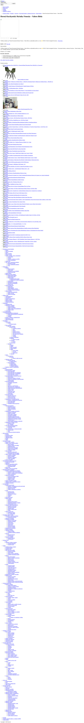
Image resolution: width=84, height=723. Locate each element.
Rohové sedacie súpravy (12, 501)
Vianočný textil (11, 544)
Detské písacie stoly (12, 276)
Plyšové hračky (13, 324)
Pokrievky (10, 679)
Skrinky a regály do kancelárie (11, 468)
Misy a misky (10, 670)
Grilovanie (7, 688)
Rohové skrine (11, 579)
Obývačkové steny (9, 497)
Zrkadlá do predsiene (9, 482)
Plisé (9, 593)
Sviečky (9, 257)
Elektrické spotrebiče (7, 311)
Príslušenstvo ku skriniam (13, 578)
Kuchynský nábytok (9, 394)
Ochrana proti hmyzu (9, 302)
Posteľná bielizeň (16, 331)
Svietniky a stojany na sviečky (14, 259)
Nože (9, 663)
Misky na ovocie (11, 644)
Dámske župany (13, 361)
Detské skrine (10, 281)
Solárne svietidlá (11, 531)
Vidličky (9, 665)
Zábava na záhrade (11, 294)
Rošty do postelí (13, 347)
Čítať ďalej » (60, 40)
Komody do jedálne (12, 455)
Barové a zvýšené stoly (12, 452)
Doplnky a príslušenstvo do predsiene (12, 470)
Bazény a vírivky (8, 686)
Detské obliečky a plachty (13, 288)
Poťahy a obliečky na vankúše (14, 611)
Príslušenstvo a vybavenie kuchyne (12, 399)
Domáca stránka (6, 13)
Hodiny (6, 250)
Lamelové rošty (8, 549)
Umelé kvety (7, 261)
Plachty (14, 330)
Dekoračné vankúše (12, 609)
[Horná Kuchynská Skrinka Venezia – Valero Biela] (9, 36)
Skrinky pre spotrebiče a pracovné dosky (16, 379)
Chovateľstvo (8, 297)
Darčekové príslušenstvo (10, 298)
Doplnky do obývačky (9, 485)
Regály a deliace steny (12, 509)
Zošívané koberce (11, 590)
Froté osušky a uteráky (12, 414)
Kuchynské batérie (11, 401)
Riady (6, 667)
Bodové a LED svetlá (12, 520)
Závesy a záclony (8, 622)
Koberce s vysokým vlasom (13, 586)
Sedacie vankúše (11, 613)
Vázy (9, 265)
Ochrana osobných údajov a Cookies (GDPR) (12, 718)
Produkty (12, 13)
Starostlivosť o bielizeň (9, 305)
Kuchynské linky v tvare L (13, 374)
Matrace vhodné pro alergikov (14, 557)
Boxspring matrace (11, 556)
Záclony (9, 628)
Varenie (6, 675)
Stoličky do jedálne (11, 449)
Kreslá (6, 490)
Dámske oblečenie (11, 360)
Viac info (8, 44)
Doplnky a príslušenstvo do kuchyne (15, 400)
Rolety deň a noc (11, 595)
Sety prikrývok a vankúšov (18, 334)
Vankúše (4, 10)
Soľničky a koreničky (12, 650)
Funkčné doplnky (8, 681)
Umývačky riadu (11, 392)
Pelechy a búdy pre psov (17, 358)
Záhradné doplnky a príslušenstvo (12, 693)
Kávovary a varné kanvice (13, 385)
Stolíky (11, 349)
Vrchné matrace (11, 563)
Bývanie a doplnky (11, 326)
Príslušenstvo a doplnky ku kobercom (15, 588)
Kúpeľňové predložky (12, 415)
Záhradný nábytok (6, 685)
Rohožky (9, 589)
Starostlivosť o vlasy (9, 318)
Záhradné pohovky (11, 706)
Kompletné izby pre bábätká (13, 271)
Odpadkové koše (8, 304)
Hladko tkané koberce (12, 585)
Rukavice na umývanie (12, 605)
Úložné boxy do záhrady (12, 697)
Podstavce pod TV (11, 488)
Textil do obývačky (9, 608)
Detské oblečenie (11, 362)
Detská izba (5, 266)
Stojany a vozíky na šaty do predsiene (15, 472)
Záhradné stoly (8, 710)
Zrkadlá (9, 410)
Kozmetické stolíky (9, 435)
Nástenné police (11, 508)
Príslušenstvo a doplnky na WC (11, 422)
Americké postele (11, 565)
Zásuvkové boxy (11, 637)
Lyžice (9, 662)
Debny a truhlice (11, 632)
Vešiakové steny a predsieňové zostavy (12, 481)
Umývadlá (10, 427)
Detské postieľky (11, 268)
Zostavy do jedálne (9, 459)
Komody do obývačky (12, 506)
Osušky (9, 603)
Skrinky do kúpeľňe (12, 409)
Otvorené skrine (11, 577)
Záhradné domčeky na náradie (11, 692)
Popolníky (10, 647)
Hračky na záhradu (11, 694)
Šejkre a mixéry (11, 389)
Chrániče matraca (11, 615)
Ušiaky (9, 496)
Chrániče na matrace (17, 328)
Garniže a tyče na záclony (13, 624)
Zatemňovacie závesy (12, 629)
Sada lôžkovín (10, 620)
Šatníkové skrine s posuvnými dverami (15, 582)
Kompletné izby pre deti (12, 282)
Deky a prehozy (11, 610)
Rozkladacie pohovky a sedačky (14, 502)
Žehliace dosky (11, 309)
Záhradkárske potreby (9, 690)
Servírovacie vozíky (12, 397)
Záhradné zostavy (8, 711)
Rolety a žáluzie (8, 592)
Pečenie (6, 658)
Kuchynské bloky (11, 371)
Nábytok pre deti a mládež (10, 274)
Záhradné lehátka (11, 705)
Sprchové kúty (11, 429)
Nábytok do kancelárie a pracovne (9, 460)
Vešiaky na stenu (11, 479)
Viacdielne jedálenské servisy (13, 674)
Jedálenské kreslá (11, 446)
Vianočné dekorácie (12, 543)
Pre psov (12, 357)
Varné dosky (10, 393)
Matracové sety (11, 558)
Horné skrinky (39, 13)
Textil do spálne (8, 614)
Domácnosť (5, 303)
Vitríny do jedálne (11, 458)
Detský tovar (7, 321)
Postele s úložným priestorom (13, 572)
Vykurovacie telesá (11, 699)
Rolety (9, 594)
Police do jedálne (11, 456)
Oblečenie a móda (8, 359)
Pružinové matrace (11, 561)
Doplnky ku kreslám (12, 465)
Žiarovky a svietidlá (9, 536)
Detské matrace (8, 273)
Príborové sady (11, 664)
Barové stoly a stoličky (9, 442)
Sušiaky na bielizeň (11, 307)
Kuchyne (16, 13)
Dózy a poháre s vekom (12, 654)
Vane (9, 431)
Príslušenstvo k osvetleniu (10, 528)
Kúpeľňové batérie (11, 426)
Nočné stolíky (15, 350)
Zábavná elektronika (9, 319)
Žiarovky (7, 533)
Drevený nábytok (11, 713)
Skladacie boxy (11, 635)
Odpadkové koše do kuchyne (13, 403)
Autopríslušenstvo (8, 296)
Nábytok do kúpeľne (9, 405)
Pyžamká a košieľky (14, 365)
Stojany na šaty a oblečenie (13, 553)
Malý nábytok (5, 433)
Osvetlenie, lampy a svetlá (8, 514)
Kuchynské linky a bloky (10, 370)
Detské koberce (11, 287)
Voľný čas (5, 680)
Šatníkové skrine (8, 575)
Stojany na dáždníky (12, 474)
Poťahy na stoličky (11, 599)
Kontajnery (7, 463)
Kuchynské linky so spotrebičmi (14, 373)
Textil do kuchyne (8, 596)
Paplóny (9, 616)
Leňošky (9, 499)
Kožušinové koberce (12, 587)
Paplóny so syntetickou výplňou (16, 617)
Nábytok (9, 343)
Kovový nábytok (11, 714)
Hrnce (9, 676)
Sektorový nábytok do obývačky (11, 504)
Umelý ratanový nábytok (13, 715)
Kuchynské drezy (11, 402)
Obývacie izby (6, 483)
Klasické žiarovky (11, 534)
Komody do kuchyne (12, 395)
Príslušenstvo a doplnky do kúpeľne (12, 411)
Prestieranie (10, 600)
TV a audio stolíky (11, 513)
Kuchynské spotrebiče (9, 381)
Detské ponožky (13, 364)
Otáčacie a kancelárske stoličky (11, 464)
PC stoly (14, 351)
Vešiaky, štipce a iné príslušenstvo (14, 308)
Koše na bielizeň (11, 306)
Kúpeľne (4, 404)
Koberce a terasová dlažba (13, 695)
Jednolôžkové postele (12, 570)
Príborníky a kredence (12, 457)
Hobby (6, 354)
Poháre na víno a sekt (12, 660)
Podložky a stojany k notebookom (12, 367)
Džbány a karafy (11, 668)
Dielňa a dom (5, 295)
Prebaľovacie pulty (11, 272)
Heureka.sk (5, 320)
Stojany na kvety (8, 254)
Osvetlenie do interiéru (9, 519)
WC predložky (11, 424)
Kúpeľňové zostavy (12, 406)
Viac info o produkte (6, 60)
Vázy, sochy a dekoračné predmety (12, 262)
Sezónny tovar (6, 540)
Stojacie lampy (11, 523)
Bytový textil (12, 327)
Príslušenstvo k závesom (12, 626)
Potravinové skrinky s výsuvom (14, 378)
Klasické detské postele (14, 278)
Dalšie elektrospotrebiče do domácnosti (15, 314)
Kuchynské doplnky (9, 651)
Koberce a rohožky (9, 584)
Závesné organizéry (9, 641)
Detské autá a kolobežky (12, 292)
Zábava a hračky (8, 291)
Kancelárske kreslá (11, 466)
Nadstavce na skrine (12, 576)
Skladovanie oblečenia (9, 639)
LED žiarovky (10, 535)
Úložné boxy (12, 342)
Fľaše (9, 669)
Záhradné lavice (11, 704)
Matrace (11, 345)
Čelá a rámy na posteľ (12, 567)
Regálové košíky (11, 633)
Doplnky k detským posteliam (13, 289)
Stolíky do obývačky (9, 511)
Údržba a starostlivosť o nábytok (14, 489)
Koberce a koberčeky (14, 337)
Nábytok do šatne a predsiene (8, 469)
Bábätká (7, 267)
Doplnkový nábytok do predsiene (14, 471)
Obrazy (6, 252)
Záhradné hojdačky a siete (13, 703)
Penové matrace (11, 560)
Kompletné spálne (8, 547)
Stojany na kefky (16, 339)
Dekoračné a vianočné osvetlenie (11, 515)
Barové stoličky (6, 6)
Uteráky (14, 335)
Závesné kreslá (11, 708)
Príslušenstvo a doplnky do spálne (12, 574)
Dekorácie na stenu (11, 263)
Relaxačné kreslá (11, 492)
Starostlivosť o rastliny (12, 691)
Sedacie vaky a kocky (12, 493)
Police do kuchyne (11, 396)
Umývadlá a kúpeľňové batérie (11, 425)
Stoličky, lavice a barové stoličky (11, 443)
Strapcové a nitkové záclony (13, 627)
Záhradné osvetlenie (9, 701)
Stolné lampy (10, 524)
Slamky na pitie (11, 649)
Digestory (10, 383)
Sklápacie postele (11, 573)
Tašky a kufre (8, 684)
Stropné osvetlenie (11, 525)
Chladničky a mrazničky (12, 382)
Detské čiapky (13, 363)
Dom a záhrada (8, 325)
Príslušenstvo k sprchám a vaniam (14, 418)
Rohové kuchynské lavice (13, 447)
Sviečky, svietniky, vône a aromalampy (13, 255)
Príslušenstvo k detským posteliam (17, 279)
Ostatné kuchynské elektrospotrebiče (15, 388)
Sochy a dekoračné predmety (13, 264)
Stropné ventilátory (9, 529)
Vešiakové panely (11, 478)
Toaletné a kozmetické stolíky (13, 554)
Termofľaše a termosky (12, 673)
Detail (6, 66)
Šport (6, 682)
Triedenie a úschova (7, 630)
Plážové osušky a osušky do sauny (14, 604)
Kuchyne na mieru (9, 369)
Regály (6, 438)
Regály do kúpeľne (11, 407)
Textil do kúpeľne (8, 601)
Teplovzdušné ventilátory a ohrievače (15, 421)
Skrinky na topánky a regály (10, 480)
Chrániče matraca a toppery (10, 546)
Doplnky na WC (11, 423)
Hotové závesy (11, 625)
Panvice (9, 678)
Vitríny (6, 439)
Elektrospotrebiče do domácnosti (11, 313)
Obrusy (9, 598)
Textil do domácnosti (7, 583)
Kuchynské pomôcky (9, 652)
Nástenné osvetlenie (12, 521)
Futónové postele (11, 568)
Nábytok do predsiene (9, 475)
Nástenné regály (8, 436)
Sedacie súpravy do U (12, 503)
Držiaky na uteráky (11, 413)
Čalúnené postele (11, 566)
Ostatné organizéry (9, 638)
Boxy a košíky (8, 631)
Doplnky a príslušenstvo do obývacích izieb (16, 486)
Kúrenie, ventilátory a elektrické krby (12, 317)
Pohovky (9, 500)
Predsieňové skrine (11, 477)
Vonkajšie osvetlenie (9, 530)
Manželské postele (11, 571)
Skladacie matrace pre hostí (13, 562)
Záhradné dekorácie (12, 700)
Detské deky (10, 286)
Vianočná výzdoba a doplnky (11, 542)
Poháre (6, 659)
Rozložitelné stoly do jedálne (13, 453)
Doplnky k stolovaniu (9, 643)
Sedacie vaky (10, 284)
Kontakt (4, 717)
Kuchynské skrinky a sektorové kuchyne (27, 13)
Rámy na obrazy (8, 253)
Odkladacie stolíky (9, 437)
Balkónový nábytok (7, 11)
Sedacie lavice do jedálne (13, 448)
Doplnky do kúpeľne (12, 412)
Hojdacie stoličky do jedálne (13, 445)
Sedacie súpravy (13, 348)
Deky (14, 329)
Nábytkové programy (12, 507)
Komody (7, 434)
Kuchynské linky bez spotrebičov (14, 372)
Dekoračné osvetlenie (12, 517)
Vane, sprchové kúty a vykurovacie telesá (13, 428)
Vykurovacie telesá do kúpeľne (14, 432)
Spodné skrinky (11, 380)
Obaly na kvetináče (9, 251)
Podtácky (9, 646)
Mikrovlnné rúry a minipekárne (14, 386)
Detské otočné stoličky (12, 275)
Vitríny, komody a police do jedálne (12, 454)
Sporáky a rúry (11, 390)
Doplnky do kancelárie (9, 461)
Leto (6, 541)
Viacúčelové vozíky (9, 640)
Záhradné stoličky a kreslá (13, 707)
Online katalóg (6, 719)
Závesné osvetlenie (11, 527)
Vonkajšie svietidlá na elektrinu (14, 532)
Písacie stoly (5, 8)
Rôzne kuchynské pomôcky (13, 657)
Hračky (9, 322)
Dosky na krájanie (11, 653)
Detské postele (11, 277)
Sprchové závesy (11, 420)
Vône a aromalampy (12, 260)
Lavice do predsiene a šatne (13, 476)
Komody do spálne (11, 551)
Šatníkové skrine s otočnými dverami (15, 581)
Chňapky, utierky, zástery (13, 597)
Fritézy (9, 384)
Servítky (9, 648)
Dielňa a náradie (8, 299)
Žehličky (9, 316)
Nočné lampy (10, 522)
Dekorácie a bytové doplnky (8, 249)
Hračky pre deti (11, 293)
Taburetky (12, 353)
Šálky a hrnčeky (11, 671)
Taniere (9, 672)
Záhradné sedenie (8, 702)
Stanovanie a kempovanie (10, 683)
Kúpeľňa (12, 338)
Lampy (14, 341)
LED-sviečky (10, 256)
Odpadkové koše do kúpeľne (13, 416)
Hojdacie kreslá (11, 491)
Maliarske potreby (8, 300)
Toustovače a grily (11, 391)
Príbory (6, 661)
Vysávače (10, 315)
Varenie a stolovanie (7, 642)
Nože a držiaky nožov (12, 656)
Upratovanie (7, 310)
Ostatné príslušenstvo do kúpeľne (14, 417)
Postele (4, 9)
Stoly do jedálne (8, 450)
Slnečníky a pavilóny (9, 689)
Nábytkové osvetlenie (12, 487)
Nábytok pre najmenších (12, 283)
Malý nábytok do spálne (10, 550)
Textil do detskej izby (9, 285)
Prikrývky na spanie (17, 332)
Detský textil (10, 270)
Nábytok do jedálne (7, 440)
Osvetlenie (12, 340)
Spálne (4, 545)
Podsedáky (10, 696)
